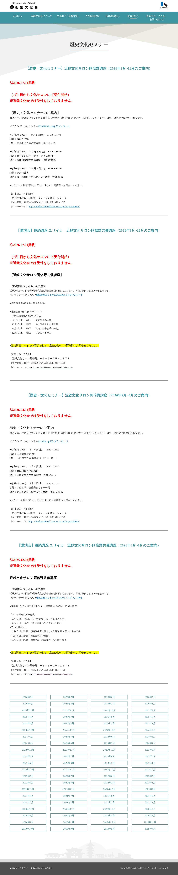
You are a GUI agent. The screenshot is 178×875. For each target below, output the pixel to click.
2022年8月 (28, 776)
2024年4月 (28, 743)
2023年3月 (68, 763)
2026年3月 (68, 703)
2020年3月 (149, 815)
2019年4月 (149, 828)
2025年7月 (68, 717)
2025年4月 (28, 723)
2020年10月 (109, 809)
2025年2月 (109, 723)
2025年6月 (109, 717)
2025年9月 (149, 710)
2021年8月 (28, 796)
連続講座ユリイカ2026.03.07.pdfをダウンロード (59, 597)
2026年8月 (28, 697)
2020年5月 (68, 815)
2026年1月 (149, 703)
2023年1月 (149, 763)
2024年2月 (109, 743)
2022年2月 (109, 782)
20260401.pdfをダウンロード (53, 441)
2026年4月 (28, 703)
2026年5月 (149, 697)
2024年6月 (109, 736)
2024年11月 (69, 730)
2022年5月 (149, 776)
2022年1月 (149, 782)
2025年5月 (149, 717)
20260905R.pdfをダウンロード (54, 126)
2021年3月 (68, 802)
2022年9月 (149, 769)
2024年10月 (109, 730)
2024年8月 (28, 736)
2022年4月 (28, 782)
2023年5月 (149, 756)
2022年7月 (68, 776)
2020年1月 (68, 822)
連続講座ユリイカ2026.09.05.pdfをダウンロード (59, 295)
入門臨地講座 (92, 16)
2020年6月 (28, 815)
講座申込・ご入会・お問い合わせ (156, 18)
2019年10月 (28, 828)
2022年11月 (69, 769)
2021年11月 (69, 789)
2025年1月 (149, 723)
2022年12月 (28, 769)
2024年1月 (149, 743)
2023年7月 (68, 756)
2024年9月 (149, 730)
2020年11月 (69, 809)
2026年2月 (109, 703)
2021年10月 (109, 789)
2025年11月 (69, 710)
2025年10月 (109, 710)
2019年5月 (109, 828)
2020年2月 (28, 822)
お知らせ (18, 16)
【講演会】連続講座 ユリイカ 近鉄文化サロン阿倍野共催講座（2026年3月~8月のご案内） (89, 545)
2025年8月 (28, 717)
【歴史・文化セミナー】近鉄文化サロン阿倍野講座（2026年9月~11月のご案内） (89, 68)
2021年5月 (149, 796)
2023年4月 (28, 763)
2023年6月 (109, 756)
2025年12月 (28, 710)
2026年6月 (109, 697)
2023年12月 (28, 749)
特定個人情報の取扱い (42, 868)
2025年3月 (68, 723)
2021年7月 (68, 796)
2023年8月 (28, 756)
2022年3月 (68, 782)
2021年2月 (109, 802)
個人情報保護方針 (19, 868)
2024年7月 (68, 736)
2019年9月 (68, 828)
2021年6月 (109, 796)
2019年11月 (150, 822)
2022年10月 (109, 769)
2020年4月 (109, 815)
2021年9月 (149, 789)
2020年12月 (28, 809)
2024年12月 (28, 730)
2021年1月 (149, 802)
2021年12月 (28, 789)
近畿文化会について (41, 16)
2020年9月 (149, 809)
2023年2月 (109, 763)
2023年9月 (149, 749)
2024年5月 (149, 736)
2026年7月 (68, 697)
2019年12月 (109, 822)
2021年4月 (28, 802)
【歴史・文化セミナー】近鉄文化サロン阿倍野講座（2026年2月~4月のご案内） (89, 395)
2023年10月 (109, 749)
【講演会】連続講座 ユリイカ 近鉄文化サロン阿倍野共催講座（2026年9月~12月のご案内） (89, 230)
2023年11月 (69, 749)
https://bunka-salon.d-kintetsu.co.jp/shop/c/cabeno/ (54, 206)
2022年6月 (109, 776)
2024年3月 (68, 743)
